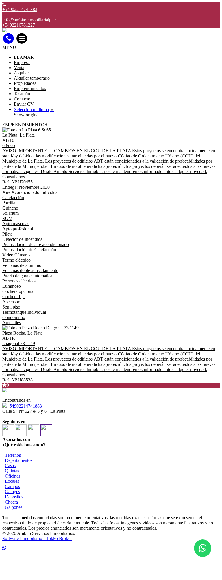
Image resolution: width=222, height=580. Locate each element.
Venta (19, 67)
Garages (12, 491)
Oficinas (12, 475)
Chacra (11, 502)
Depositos (14, 496)
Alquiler (21, 72)
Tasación (22, 93)
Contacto (22, 98)
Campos (12, 486)
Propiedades (25, 83)
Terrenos (13, 455)
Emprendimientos (30, 88)
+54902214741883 (24, 405)
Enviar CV (24, 104)
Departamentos (18, 460)
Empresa (22, 62)
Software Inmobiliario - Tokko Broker (37, 538)
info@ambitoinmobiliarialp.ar (29, 19)
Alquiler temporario (32, 78)
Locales (12, 481)
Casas (10, 465)
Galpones (13, 507)
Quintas (12, 470)
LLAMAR (24, 57)
